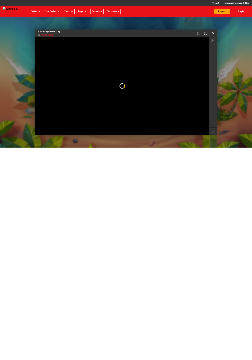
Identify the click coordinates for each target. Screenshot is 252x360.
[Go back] (213, 33)
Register (221, 11)
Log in (241, 11)
